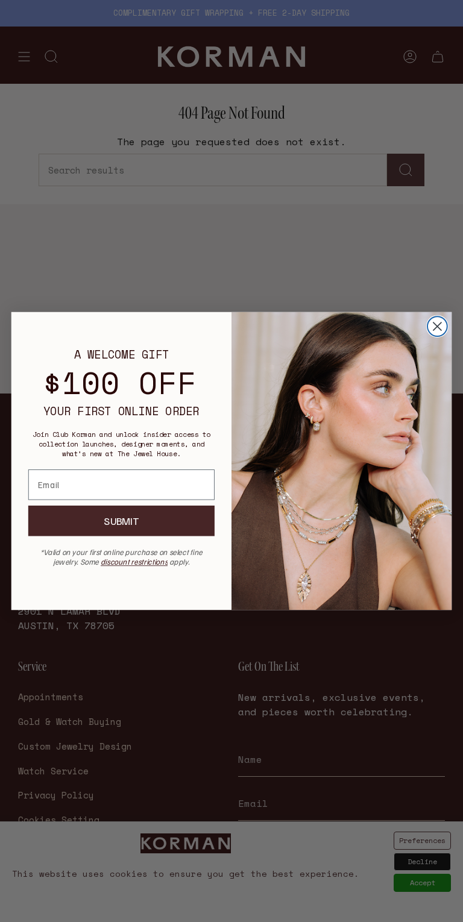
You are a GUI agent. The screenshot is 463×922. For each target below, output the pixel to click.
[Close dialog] (437, 326)
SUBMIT (121, 521)
